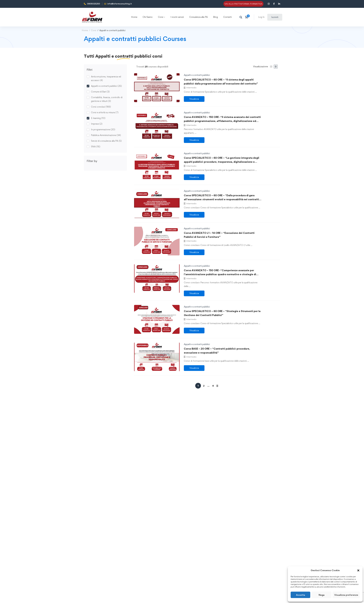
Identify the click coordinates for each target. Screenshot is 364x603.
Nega (321, 594)
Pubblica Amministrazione (106, 135)
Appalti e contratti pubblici (106, 86)
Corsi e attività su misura (104, 112)
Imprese (96, 123)
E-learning (98, 118)
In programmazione (103, 129)
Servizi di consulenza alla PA (106, 141)
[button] (358, 570)
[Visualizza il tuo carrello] (247, 17)
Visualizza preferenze (346, 594)
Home (85, 30)
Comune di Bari (100, 91)
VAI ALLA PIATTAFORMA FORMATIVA (243, 4)
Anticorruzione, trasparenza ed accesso (106, 78)
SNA (95, 146)
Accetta (300, 594)
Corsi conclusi (101, 106)
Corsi (93, 30)
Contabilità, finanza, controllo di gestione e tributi (106, 99)
